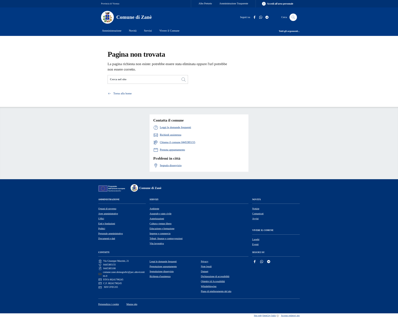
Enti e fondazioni (106, 223)
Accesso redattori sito (290, 315)
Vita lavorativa (157, 243)
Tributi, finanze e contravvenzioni (166, 238)
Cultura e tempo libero (160, 223)
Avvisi (255, 218)
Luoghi (255, 239)
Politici (101, 228)
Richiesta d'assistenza (160, 276)
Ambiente (154, 208)
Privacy (204, 261)
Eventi (255, 244)
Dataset (204, 271)
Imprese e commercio (160, 233)
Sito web (258, 315)
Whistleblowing (208, 286)
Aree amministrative (108, 213)
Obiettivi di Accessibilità (213, 281)
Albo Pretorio (205, 3)
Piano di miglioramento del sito (216, 291)
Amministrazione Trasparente (233, 3)
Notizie (255, 208)
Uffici (101, 218)
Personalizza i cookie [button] (108, 304)
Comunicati (258, 213)
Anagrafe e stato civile (160, 213)
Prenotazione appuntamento (163, 266)
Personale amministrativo (110, 233)
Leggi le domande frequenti (163, 261)
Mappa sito (131, 304)
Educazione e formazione (162, 228)
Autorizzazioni (157, 218)
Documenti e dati (106, 238)
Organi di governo (107, 208)
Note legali (206, 266)
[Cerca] (183, 79)
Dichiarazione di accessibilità (215, 276)
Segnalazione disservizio (162, 271)
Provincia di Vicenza (110, 3)
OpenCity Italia (269, 315)
